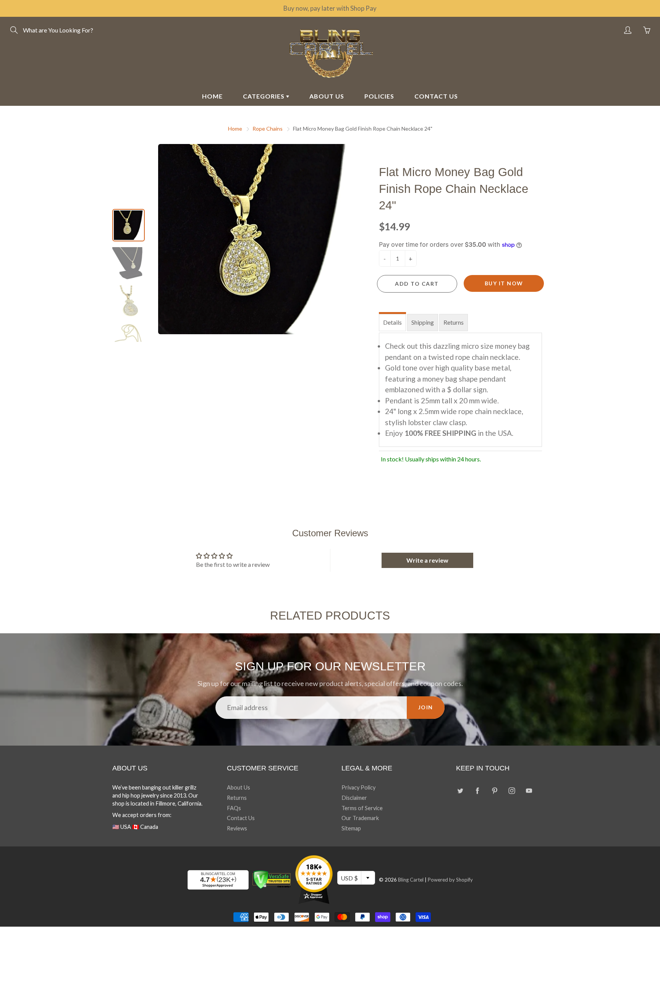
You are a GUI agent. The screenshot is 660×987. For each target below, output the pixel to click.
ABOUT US (326, 96)
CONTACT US (436, 96)
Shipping (422, 322)
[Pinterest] (494, 790)
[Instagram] (511, 790)
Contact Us (241, 818)
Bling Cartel (411, 880)
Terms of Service (362, 808)
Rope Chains (267, 128)
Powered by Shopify (450, 880)
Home (235, 128)
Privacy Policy (358, 787)
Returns (453, 322)
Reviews (237, 828)
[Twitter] (460, 790)
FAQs (234, 808)
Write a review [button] (427, 560)
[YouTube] (528, 790)
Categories (264, 96)
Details (392, 322)
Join (425, 707)
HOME (212, 96)
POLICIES (379, 96)
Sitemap (351, 828)
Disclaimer (354, 797)
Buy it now (504, 283)
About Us (238, 787)
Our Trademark (360, 818)
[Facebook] (477, 790)
